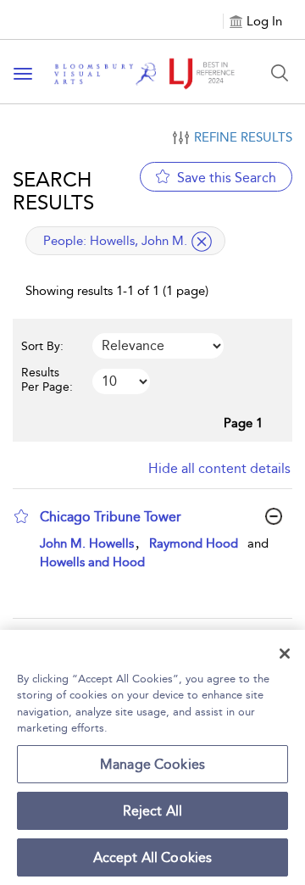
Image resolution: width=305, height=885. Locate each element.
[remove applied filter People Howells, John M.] (201, 241)
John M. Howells (87, 543)
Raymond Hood (193, 543)
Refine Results (243, 137)
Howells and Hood (92, 562)
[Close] (284, 653)
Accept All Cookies (153, 857)
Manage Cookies (152, 764)
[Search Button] (279, 72)
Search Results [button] (53, 191)
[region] (152, 757)
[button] (21, 516)
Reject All (153, 811)
